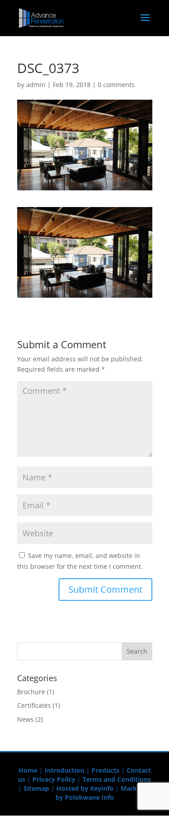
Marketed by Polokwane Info (103, 793)
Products (105, 770)
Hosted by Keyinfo (85, 788)
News (25, 719)
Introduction (64, 770)
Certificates (34, 705)
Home (27, 770)
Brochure (31, 691)
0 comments (116, 84)
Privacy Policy (53, 779)
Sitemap (36, 788)
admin (36, 84)
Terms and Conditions (116, 779)
